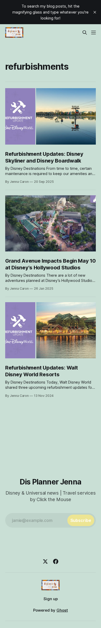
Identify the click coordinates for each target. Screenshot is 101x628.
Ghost (62, 610)
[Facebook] (55, 561)
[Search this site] (85, 32)
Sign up (51, 598)
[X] (45, 561)
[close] (95, 12)
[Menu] (93, 32)
